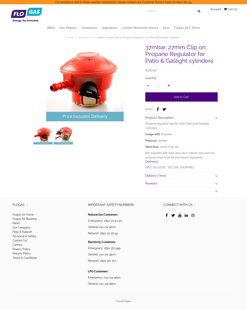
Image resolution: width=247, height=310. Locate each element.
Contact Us (20, 240)
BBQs (51, 27)
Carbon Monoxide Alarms (140, 27)
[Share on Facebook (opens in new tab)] (158, 109)
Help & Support (22, 231)
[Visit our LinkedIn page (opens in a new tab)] (186, 215)
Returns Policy (22, 253)
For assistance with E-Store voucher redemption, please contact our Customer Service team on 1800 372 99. (123, 2)
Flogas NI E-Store (187, 27)
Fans (166, 27)
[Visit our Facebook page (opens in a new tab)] (166, 215)
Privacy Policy (21, 249)
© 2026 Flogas (123, 301)
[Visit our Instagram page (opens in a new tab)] (193, 215)
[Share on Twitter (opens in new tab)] (164, 109)
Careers (17, 244)
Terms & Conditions (25, 257)
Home (70, 37)
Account (216, 9)
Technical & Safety (24, 236)
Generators (89, 27)
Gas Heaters (68, 27)
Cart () (232, 9)
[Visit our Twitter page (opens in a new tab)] (173, 215)
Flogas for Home (23, 214)
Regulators (110, 27)
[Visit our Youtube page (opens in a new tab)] (180, 215)
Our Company (21, 227)
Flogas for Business (25, 218)
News (16, 223)
